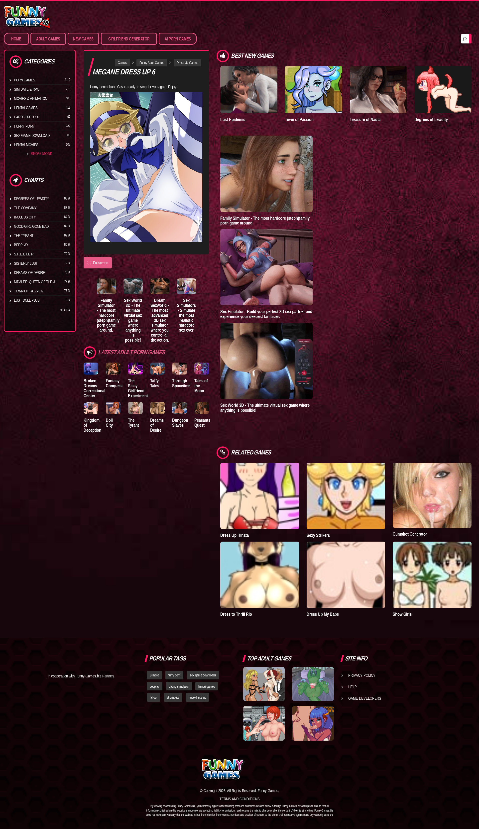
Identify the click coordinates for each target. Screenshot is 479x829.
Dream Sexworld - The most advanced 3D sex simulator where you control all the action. (159, 320)
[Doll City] (113, 408)
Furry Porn (24, 126)
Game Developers (364, 698)
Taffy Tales (154, 383)
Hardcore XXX (26, 117)
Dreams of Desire (29, 272)
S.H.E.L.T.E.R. (24, 254)
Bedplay (21, 244)
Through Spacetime (181, 383)
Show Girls (402, 614)
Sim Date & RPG (26, 89)
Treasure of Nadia (365, 119)
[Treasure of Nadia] (378, 89)
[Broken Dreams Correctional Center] (91, 369)
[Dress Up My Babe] (346, 575)
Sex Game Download (31, 135)
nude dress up (197, 697)
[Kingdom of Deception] (91, 408)
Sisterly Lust (26, 263)
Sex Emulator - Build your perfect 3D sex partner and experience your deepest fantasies (266, 314)
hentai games (206, 686)
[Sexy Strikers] (346, 496)
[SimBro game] (264, 684)
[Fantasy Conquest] (113, 369)
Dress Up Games (187, 63)
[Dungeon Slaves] (179, 408)
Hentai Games (25, 107)
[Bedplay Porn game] (313, 684)
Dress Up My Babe (323, 614)
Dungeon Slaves (180, 422)
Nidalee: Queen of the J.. (35, 281)
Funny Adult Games (151, 63)
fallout (153, 697)
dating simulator (179, 686)
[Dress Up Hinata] (259, 496)
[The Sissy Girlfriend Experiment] (135, 369)
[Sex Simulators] (186, 286)
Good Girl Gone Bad (31, 226)
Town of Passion (28, 291)
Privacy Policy (361, 675)
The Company (25, 208)
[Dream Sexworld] (159, 286)
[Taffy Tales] (157, 369)
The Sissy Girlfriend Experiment (138, 388)
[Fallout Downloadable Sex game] (264, 723)
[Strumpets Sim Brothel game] (313, 723)
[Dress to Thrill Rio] (259, 575)
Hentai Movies (26, 144)
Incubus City (25, 217)
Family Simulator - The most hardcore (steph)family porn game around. (108, 315)
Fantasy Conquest (114, 383)
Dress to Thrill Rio (236, 614)
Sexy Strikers (318, 535)
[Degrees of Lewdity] (443, 89)
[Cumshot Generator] (432, 495)
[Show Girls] (432, 575)
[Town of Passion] (313, 89)
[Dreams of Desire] (157, 408)
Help (352, 686)
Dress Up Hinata (234, 535)
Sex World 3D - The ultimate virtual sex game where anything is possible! (133, 320)
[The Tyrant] (135, 408)
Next (64, 310)
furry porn (174, 675)
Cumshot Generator (410, 534)
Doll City (109, 422)
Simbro (154, 675)
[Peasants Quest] (201, 408)
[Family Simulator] (106, 286)
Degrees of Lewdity (31, 198)
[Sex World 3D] (133, 286)
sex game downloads (203, 675)
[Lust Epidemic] (248, 89)
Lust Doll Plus (26, 300)
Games (122, 63)
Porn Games (24, 80)
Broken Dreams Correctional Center (94, 388)
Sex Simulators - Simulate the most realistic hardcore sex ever (186, 315)
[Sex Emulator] (266, 267)
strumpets (173, 697)
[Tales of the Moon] (201, 369)
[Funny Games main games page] (316, 769)
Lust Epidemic (232, 119)
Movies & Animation (30, 98)
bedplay (154, 686)
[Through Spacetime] (179, 369)
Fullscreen (97, 262)
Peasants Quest (202, 422)
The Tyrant (23, 235)
